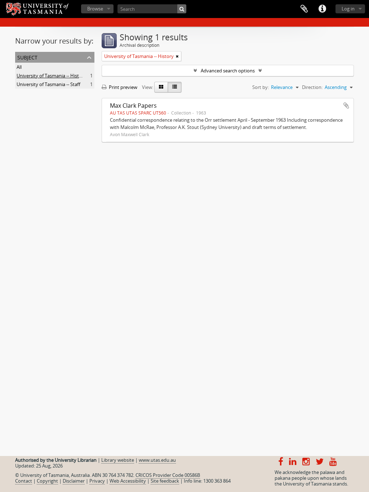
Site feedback (165, 481)
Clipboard (304, 9)
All (19, 67)
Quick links (322, 9)
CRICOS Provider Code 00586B (167, 475)
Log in (348, 8)
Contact (23, 481)
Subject (27, 57)
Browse (95, 8)
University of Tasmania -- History (51, 75)
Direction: (312, 87)
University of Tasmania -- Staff (48, 84)
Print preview (122, 87)
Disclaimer (74, 481)
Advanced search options (228, 70)
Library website (117, 460)
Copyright (47, 481)
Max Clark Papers (133, 105)
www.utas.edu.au (157, 460)
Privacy (97, 481)
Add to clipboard (346, 105)
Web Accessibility (128, 481)
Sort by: (260, 87)
